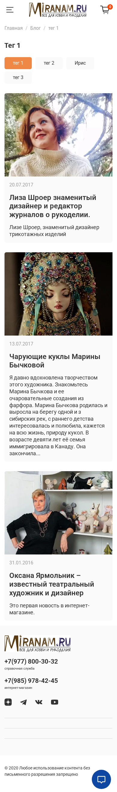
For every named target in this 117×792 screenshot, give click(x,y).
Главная (13, 28)
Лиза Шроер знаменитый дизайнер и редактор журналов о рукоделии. (52, 206)
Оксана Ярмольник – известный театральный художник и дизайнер (51, 584)
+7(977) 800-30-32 (31, 661)
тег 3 (18, 77)
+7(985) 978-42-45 (31, 680)
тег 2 (49, 63)
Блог (35, 28)
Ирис (80, 63)
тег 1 (18, 63)
